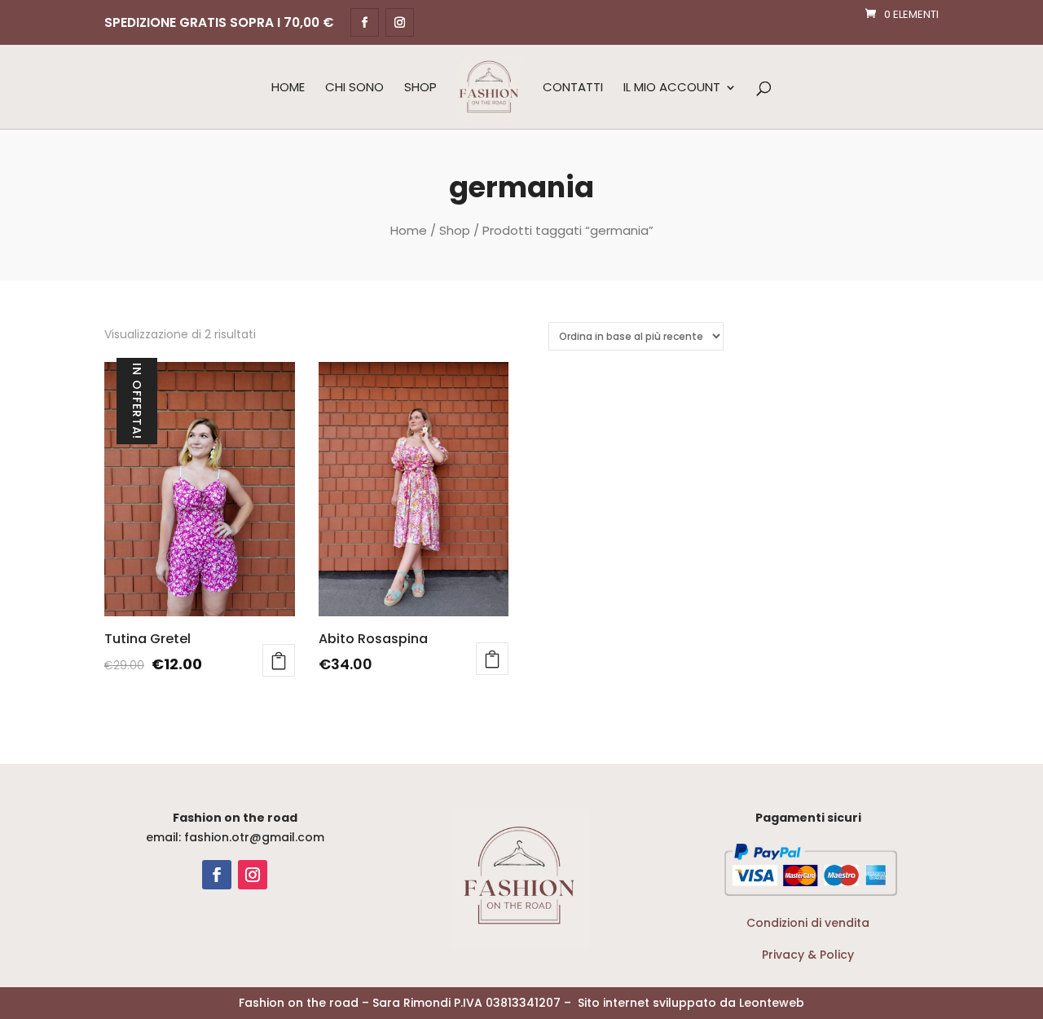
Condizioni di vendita (807, 923)
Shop (420, 88)
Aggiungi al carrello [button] (278, 660)
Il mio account (671, 88)
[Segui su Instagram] (252, 874)
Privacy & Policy (808, 954)
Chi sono (354, 88)
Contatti (573, 88)
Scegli (492, 658)
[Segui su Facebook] (216, 874)
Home (288, 88)
